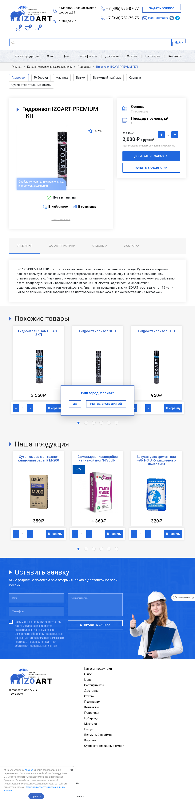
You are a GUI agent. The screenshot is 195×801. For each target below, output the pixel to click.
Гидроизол (18, 77)
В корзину (55, 408)
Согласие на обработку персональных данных (36, 776)
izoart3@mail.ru (158, 18)
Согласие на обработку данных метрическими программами (44, 783)
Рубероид (41, 77)
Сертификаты (87, 56)
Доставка (112, 56)
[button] (78, 423)
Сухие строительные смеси (31, 85)
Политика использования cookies (29, 789)
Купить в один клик (151, 167)
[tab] (24, 246)
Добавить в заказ (149, 156)
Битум (80, 77)
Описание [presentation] (24, 246)
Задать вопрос (161, 8)
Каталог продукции (26, 56)
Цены (66, 56)
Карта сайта (16, 694)
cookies (29, 770)
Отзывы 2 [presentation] (99, 246)
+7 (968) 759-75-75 (122, 18)
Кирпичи (135, 77)
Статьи (132, 56)
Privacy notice (184, 598)
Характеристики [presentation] (62, 246)
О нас (50, 56)
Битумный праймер (107, 77)
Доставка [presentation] (131, 246)
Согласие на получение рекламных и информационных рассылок (47, 796)
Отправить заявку (95, 624)
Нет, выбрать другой (106, 403)
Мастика (62, 77)
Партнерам (152, 56)
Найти (179, 42)
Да (75, 403)
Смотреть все (61, 219)
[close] (193, 597)
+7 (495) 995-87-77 (122, 8)
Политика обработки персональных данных (34, 770)
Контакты (175, 56)
